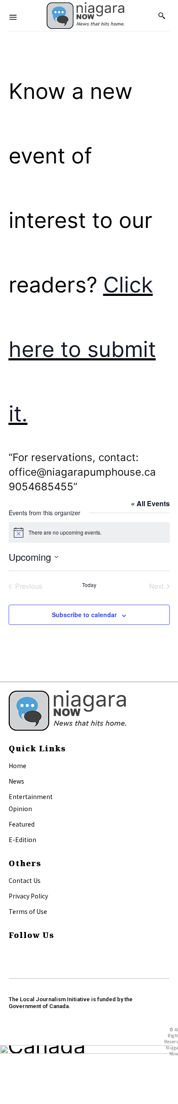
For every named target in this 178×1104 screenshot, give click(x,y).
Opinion (20, 808)
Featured (22, 824)
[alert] (89, 532)
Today (89, 584)
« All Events (150, 503)
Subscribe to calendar (84, 614)
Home (17, 765)
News (16, 781)
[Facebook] (12, 952)
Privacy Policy (28, 896)
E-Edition (22, 839)
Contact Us (25, 880)
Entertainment (31, 796)
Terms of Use (28, 911)
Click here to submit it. (82, 349)
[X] (12, 962)
